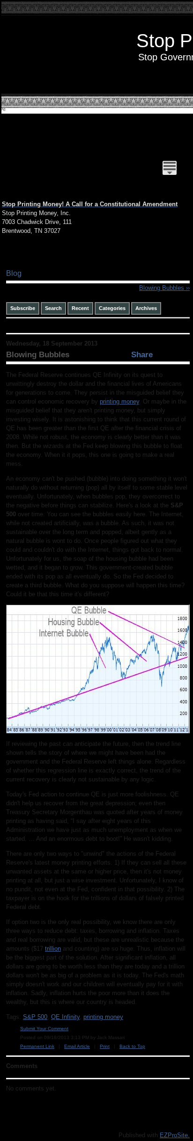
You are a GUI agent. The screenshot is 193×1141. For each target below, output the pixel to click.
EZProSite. (175, 1135)
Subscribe (22, 308)
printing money (119, 401)
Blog (14, 273)
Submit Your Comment (44, 1028)
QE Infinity (65, 1016)
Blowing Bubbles (164, 287)
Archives (146, 308)
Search (53, 308)
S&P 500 (35, 1016)
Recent (80, 308)
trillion (53, 948)
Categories (112, 308)
